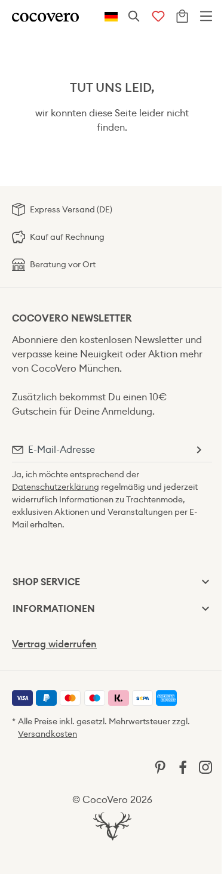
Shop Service (46, 582)
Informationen (54, 609)
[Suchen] (134, 17)
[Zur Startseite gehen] (45, 16)
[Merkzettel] (158, 17)
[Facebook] (182, 766)
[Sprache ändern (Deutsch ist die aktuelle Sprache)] (111, 17)
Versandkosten (47, 733)
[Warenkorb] (182, 17)
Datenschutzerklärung (55, 486)
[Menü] (206, 17)
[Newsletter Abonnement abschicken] (198, 449)
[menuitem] (22, 698)
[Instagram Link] (205, 766)
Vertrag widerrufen (54, 644)
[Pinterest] (160, 766)
